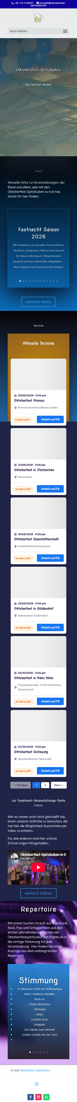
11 (53, 281)
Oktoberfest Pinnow (29, 400)
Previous (22, 785)
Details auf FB (50, 419)
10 (50, 281)
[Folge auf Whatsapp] (46, 1097)
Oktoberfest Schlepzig (31, 752)
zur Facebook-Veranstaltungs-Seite (38, 800)
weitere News (38, 301)
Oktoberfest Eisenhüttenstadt (36, 539)
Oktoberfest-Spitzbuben (35, 1070)
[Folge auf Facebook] (30, 1097)
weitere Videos (38, 893)
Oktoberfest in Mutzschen (34, 470)
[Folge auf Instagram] (38, 1097)
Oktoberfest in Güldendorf (34, 608)
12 (57, 281)
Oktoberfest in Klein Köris (33, 678)
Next (57, 785)
